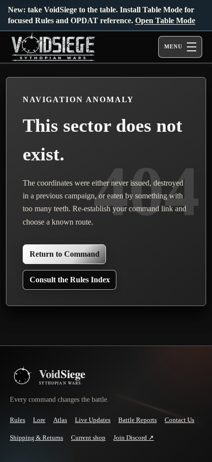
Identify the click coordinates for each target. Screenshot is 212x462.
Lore (39, 420)
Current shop (88, 437)
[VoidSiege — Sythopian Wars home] (74, 47)
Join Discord (133, 438)
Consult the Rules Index (70, 279)
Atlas (60, 420)
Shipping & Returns (36, 437)
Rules (17, 420)
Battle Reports (137, 420)
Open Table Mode (165, 20)
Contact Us (179, 420)
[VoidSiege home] (22, 376)
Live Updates (92, 420)
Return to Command (65, 254)
